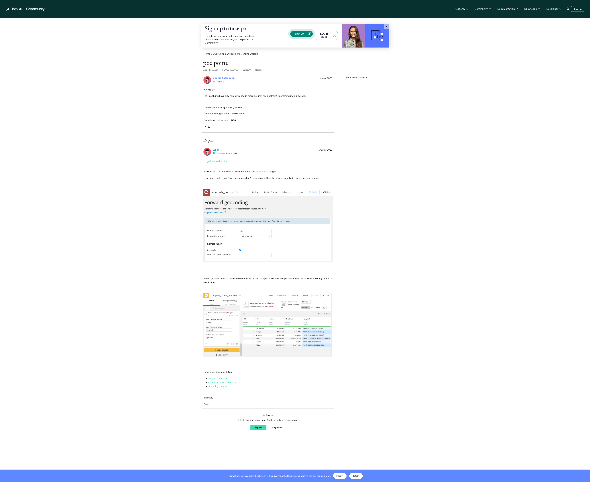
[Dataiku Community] (25, 9)
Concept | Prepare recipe (222, 382)
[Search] (568, 9)
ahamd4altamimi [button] (224, 78)
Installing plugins (217, 386)
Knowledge (530, 8)
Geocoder (261, 171)
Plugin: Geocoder (218, 378)
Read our (318, 475)
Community (481, 8)
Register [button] (277, 427)
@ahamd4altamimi (216, 161)
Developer (552, 8)
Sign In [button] (258, 427)
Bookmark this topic (357, 77)
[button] (386, 26)
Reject (356, 475)
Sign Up (299, 34)
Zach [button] (216, 149)
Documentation (506, 8)
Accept (340, 475)
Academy (460, 8)
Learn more (324, 35)
